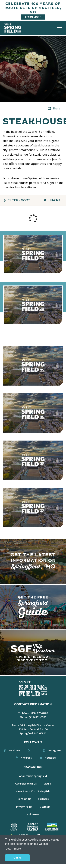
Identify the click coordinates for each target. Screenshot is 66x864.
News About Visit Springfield (33, 791)
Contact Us (24, 799)
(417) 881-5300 (37, 717)
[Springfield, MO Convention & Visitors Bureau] (12, 28)
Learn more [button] (13, 848)
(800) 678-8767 (39, 713)
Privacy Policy (24, 806)
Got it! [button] (17, 857)
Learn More (33, 17)
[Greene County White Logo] (13, 827)
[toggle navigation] (60, 27)
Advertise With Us (26, 783)
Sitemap (44, 806)
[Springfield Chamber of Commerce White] (52, 827)
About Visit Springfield (33, 776)
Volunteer (33, 814)
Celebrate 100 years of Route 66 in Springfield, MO (33, 8)
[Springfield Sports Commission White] (32, 827)
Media (47, 783)
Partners (43, 799)
